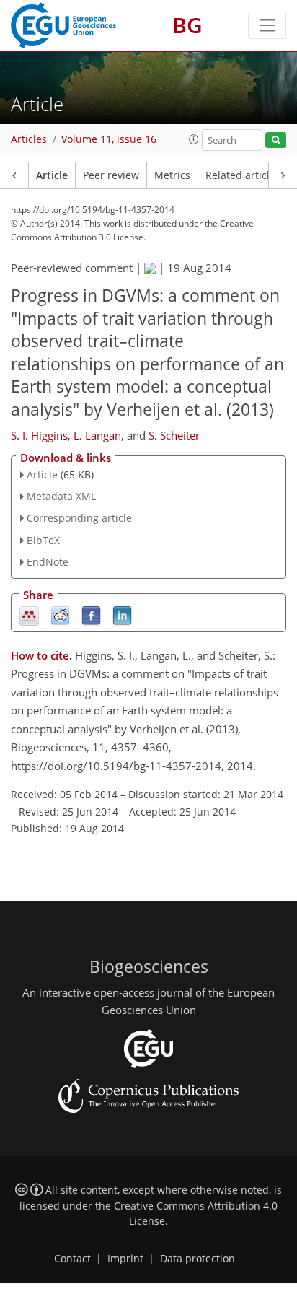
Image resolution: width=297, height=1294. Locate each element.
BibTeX (43, 540)
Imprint (125, 1258)
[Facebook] (91, 614)
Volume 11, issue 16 (108, 139)
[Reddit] (60, 614)
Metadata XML (61, 496)
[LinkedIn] (122, 614)
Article (52, 175)
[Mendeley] (29, 614)
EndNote (47, 562)
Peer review (111, 175)
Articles (29, 139)
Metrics (172, 175)
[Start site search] (275, 140)
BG (187, 25)
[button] (194, 139)
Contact (72, 1258)
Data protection (197, 1258)
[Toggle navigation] (267, 25)
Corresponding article (79, 518)
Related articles (242, 175)
